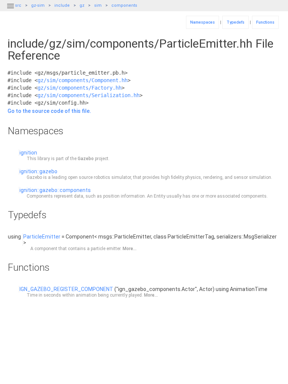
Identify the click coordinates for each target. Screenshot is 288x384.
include (62, 5)
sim (98, 5)
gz (82, 5)
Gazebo (86, 158)
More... (129, 248)
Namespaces (202, 22)
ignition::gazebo (38, 171)
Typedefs (235, 22)
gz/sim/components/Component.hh (83, 80)
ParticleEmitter (41, 237)
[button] (11, 11)
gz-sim (38, 5)
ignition (28, 153)
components (124, 5)
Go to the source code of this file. (49, 111)
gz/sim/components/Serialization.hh (89, 95)
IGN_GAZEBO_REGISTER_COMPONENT (66, 289)
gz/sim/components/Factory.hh (80, 88)
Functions (265, 22)
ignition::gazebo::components (55, 190)
